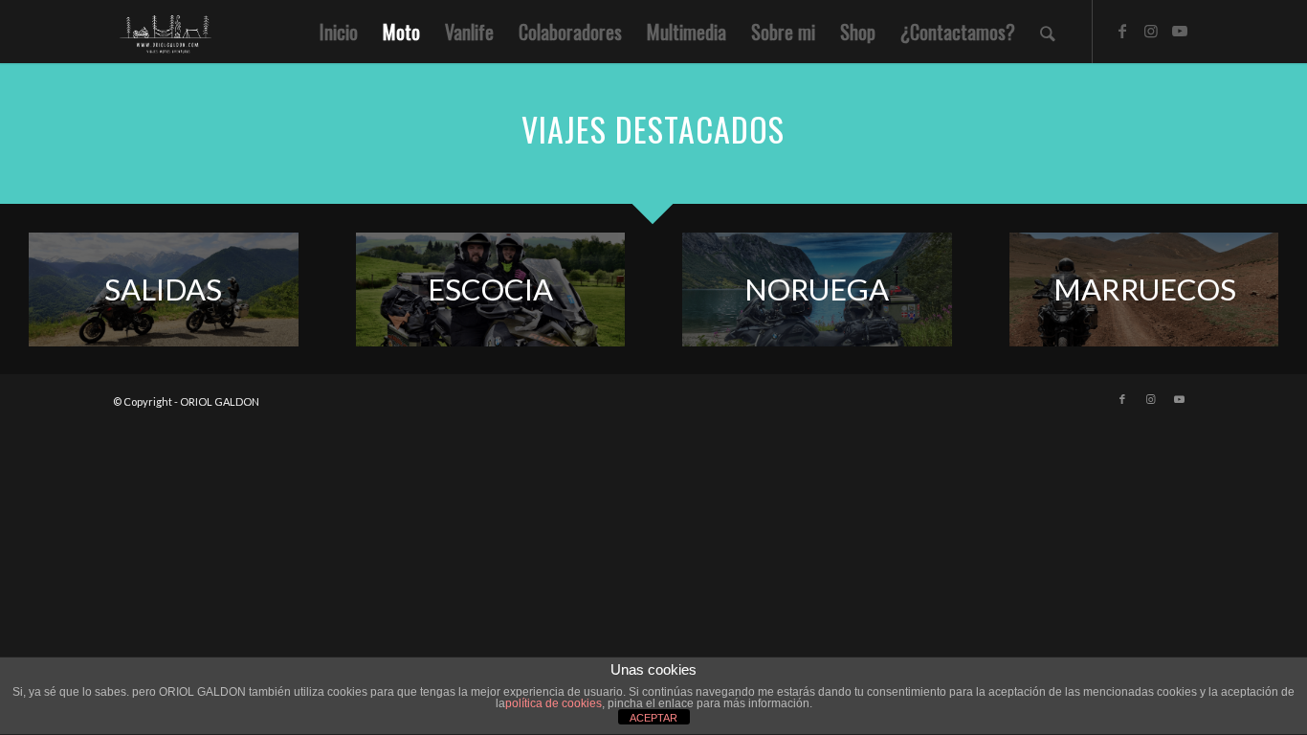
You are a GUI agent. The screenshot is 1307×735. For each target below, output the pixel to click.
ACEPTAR (653, 718)
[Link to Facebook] (1122, 30)
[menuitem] (338, 31)
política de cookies (553, 703)
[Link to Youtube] (1179, 30)
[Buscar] (1048, 31)
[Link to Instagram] (1151, 30)
